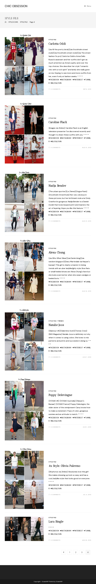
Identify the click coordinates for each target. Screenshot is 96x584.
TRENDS (61, 321)
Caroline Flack (58, 122)
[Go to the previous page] (63, 552)
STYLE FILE (52, 40)
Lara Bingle (56, 521)
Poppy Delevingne (60, 395)
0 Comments (55, 89)
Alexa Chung (57, 252)
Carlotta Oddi (57, 43)
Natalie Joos (56, 325)
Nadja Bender (57, 185)
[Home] (5, 22)
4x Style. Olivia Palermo (64, 465)
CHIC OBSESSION (16, 6)
